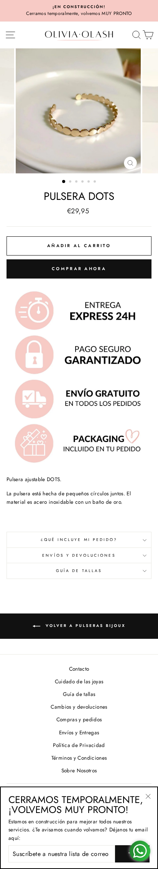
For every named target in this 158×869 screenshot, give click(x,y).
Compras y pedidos (79, 719)
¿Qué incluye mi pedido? (79, 540)
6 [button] (95, 182)
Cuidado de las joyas (79, 681)
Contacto (79, 669)
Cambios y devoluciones (79, 707)
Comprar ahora (79, 268)
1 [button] (64, 182)
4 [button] (83, 182)
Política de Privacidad (79, 745)
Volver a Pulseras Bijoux (84, 626)
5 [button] (89, 182)
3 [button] (77, 182)
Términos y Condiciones (79, 758)
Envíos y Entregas (79, 732)
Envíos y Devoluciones (78, 555)
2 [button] (71, 182)
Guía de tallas (79, 571)
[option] (79, 11)
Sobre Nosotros (79, 770)
